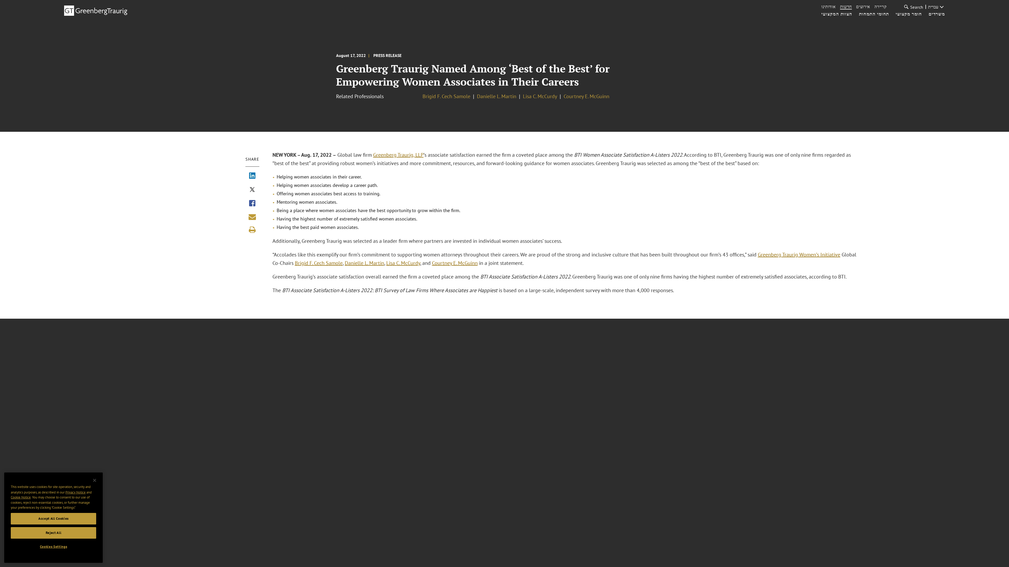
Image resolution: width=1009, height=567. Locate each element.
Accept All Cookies (53, 518)
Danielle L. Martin (496, 96)
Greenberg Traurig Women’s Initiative (799, 254)
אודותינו (828, 6)
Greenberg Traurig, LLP (398, 154)
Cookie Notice (21, 497)
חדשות (846, 6)
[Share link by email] (252, 216)
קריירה (880, 6)
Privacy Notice (75, 492)
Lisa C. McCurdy (540, 96)
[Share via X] (252, 190)
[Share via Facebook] (252, 204)
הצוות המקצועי (836, 14)
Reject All (53, 533)
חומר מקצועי (909, 14)
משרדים (937, 14)
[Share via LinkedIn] (252, 176)
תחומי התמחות (874, 14)
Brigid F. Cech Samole (446, 96)
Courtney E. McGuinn (586, 96)
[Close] (94, 480)
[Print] (252, 229)
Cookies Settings (53, 546)
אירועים (863, 6)
